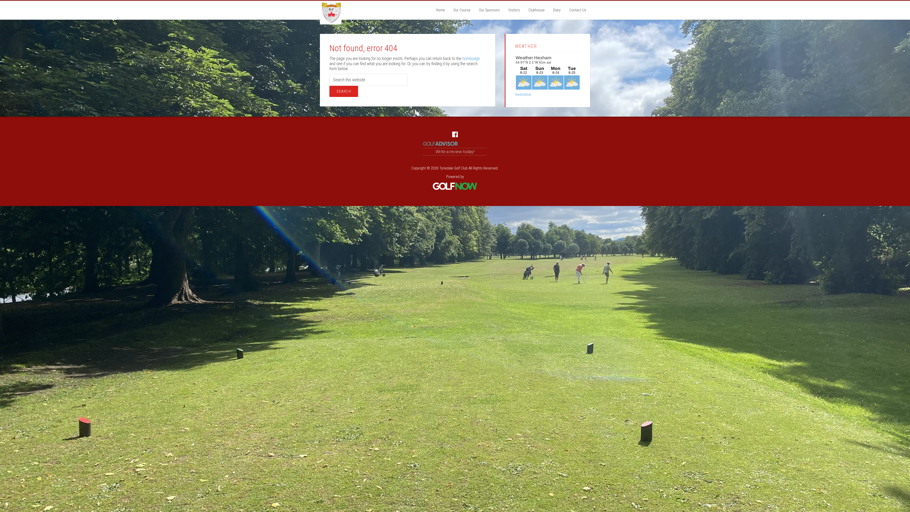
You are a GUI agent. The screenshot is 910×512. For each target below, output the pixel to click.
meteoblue (523, 94)
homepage (471, 58)
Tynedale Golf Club (330, 12)
